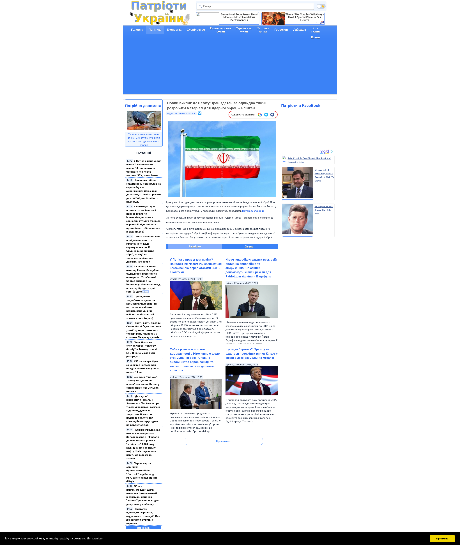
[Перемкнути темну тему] (321, 6)
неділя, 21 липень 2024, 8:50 (181, 113)
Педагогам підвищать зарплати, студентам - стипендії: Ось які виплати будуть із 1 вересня (143, 516)
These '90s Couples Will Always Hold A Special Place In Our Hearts (304, 17)
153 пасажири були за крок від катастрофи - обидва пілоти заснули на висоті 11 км (142, 366)
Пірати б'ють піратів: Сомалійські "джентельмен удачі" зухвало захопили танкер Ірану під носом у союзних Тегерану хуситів (143, 330)
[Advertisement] (230, 69)
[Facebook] (272, 114)
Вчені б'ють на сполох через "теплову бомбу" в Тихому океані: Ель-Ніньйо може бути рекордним (142, 349)
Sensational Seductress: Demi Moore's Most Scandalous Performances (239, 17)
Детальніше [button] (95, 538)
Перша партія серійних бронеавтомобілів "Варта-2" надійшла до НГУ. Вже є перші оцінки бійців (141, 472)
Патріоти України (253, 210)
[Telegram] (266, 114)
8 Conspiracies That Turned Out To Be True (324, 210)
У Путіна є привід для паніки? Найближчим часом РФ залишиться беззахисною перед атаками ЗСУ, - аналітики (143, 168)
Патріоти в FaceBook (300, 105)
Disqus (249, 246)
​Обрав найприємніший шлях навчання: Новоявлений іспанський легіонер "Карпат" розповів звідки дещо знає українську (142, 495)
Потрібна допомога (143, 105)
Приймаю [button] (442, 538)
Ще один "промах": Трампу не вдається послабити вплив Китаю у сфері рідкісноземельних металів (143, 384)
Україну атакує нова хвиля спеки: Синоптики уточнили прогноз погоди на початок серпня (144, 139)
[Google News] (260, 114)
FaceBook (195, 246)
